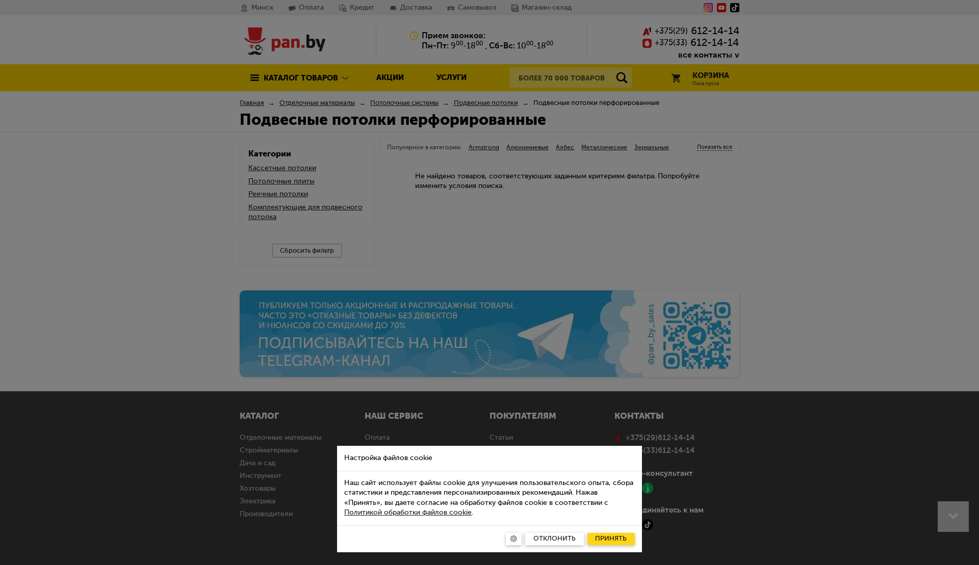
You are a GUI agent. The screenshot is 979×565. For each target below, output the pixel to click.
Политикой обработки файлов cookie (408, 512)
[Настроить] (514, 539)
